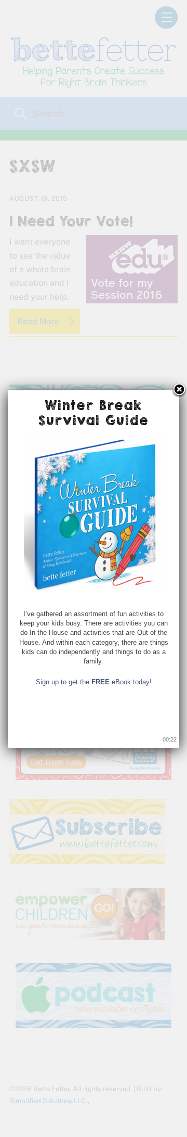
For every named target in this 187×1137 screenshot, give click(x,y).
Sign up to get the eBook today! (94, 682)
